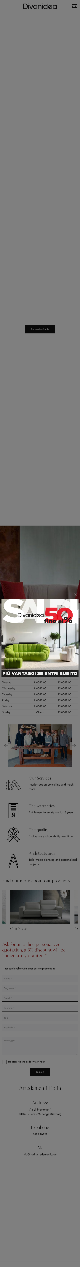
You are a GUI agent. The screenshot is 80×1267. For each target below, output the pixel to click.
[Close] (76, 594)
